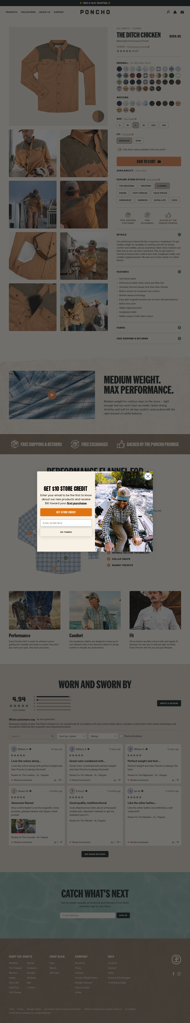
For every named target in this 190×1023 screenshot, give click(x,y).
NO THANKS (66, 532)
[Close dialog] (148, 476)
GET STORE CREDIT (66, 512)
